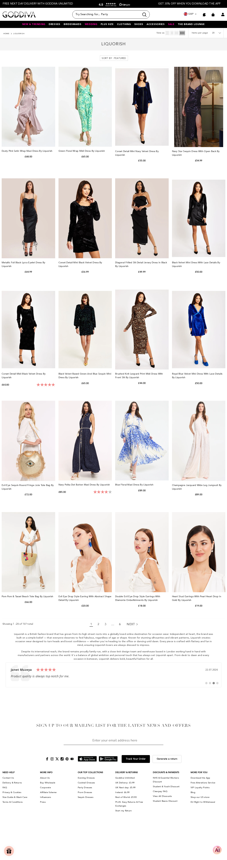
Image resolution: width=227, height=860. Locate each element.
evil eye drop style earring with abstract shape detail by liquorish (85, 598)
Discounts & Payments (166, 772)
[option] (38, 4)
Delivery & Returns (12, 782)
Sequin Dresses (85, 797)
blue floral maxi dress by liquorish (134, 484)
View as (161, 33)
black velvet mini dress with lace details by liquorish (196, 264)
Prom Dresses (85, 792)
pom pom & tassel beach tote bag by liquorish (28, 596)
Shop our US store (200, 797)
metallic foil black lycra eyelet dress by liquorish (23, 264)
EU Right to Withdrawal (203, 802)
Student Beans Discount (165, 801)
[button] (114, 4)
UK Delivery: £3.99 (124, 782)
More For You (199, 772)
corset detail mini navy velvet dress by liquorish (137, 153)
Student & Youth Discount (166, 786)
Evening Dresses (86, 777)
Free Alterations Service (203, 782)
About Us (45, 777)
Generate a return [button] (167, 759)
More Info (46, 772)
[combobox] (106, 14)
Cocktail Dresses (86, 782)
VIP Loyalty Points (200, 787)
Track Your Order (136, 759)
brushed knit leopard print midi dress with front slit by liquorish (139, 375)
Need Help (8, 772)
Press (43, 802)
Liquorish (19, 34)
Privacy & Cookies (11, 792)
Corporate (45, 787)
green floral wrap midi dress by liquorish (82, 151)
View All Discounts (162, 796)
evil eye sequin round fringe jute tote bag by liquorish (28, 487)
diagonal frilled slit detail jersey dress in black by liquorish (141, 264)
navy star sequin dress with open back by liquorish (196, 153)
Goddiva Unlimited (125, 777)
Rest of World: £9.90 (126, 797)
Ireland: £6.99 (122, 792)
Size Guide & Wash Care (14, 797)
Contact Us (8, 777)
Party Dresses (85, 787)
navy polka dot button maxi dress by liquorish (84, 484)
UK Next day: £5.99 (125, 787)
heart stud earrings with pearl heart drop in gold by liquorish (196, 598)
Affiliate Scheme (48, 792)
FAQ (4, 787)
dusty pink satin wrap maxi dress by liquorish (27, 151)
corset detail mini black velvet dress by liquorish (80, 264)
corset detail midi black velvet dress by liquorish (24, 375)
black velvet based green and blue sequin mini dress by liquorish (84, 375)
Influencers (45, 797)
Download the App (200, 777)
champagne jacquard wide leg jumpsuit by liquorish (197, 487)
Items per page (200, 33)
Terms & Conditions (12, 802)
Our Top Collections (90, 772)
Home (6, 34)
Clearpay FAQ (160, 791)
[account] (223, 14)
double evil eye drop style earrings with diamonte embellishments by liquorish (137, 598)
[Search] (111, 14)
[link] (113, 675)
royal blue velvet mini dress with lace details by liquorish (197, 375)
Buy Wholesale (47, 782)
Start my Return (123, 810)
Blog (193, 792)
